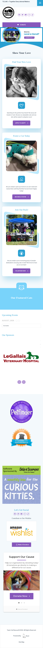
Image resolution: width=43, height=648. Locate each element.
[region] (21, 34)
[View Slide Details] (21, 34)
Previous (35, 38)
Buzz (27, 636)
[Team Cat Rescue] (8, 12)
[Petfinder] (21, 412)
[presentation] (19, 382)
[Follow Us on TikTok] (32, 14)
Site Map (21, 642)
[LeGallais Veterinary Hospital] (21, 359)
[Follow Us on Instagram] (29, 14)
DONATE (23, 25)
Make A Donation (23, 544)
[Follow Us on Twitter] (22, 14)
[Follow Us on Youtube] (26, 14)
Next (38, 38)
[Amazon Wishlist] (21, 531)
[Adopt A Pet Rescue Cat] (21, 437)
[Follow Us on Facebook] (19, 14)
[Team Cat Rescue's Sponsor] (21, 484)
